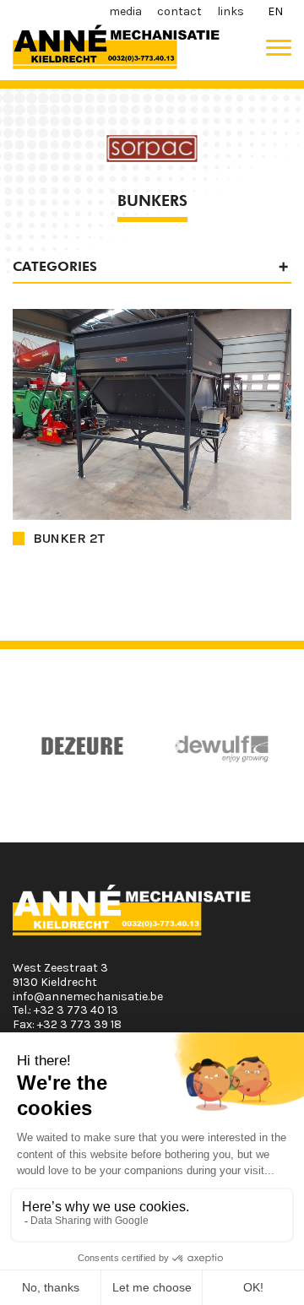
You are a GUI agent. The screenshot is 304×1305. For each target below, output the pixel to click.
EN (275, 11)
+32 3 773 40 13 (76, 1010)
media (125, 11)
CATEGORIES (55, 266)
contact (179, 11)
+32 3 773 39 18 (79, 1024)
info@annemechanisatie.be (88, 996)
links (230, 11)
